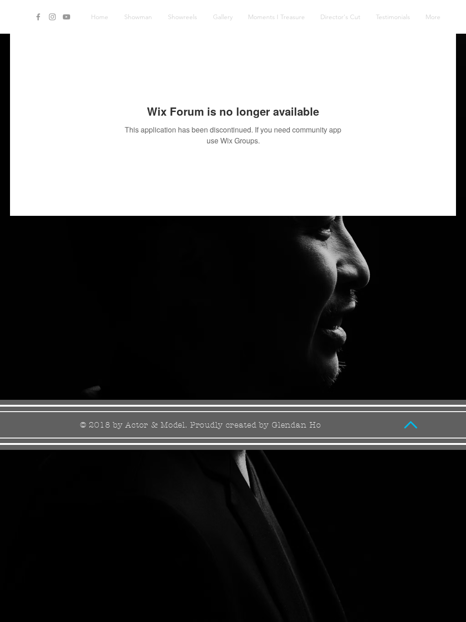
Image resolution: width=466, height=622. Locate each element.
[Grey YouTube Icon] (66, 16)
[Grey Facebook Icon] (38, 16)
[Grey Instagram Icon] (52, 16)
